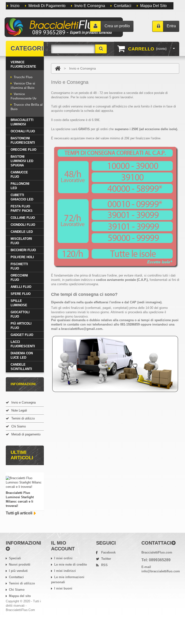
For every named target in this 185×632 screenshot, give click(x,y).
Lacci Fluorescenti (23, 344)
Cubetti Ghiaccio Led (22, 197)
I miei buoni (63, 588)
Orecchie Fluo (23, 149)
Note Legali (19, 410)
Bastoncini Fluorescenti (23, 140)
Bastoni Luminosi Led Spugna (22, 161)
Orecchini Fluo (19, 278)
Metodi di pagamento (47, 6)
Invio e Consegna (23, 402)
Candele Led (22, 232)
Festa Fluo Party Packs (22, 209)
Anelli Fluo (21, 287)
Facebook (108, 552)
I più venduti (18, 571)
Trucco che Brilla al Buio (27, 107)
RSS (104, 565)
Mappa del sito (153, 6)
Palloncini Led (20, 186)
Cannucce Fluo (19, 174)
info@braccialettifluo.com (160, 571)
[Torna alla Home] (57, 68)
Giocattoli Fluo (20, 314)
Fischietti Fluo (19, 266)
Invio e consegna (89, 6)
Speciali (15, 558)
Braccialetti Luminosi (22, 122)
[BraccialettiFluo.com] (64, 27)
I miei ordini (63, 558)
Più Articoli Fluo (21, 326)
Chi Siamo (18, 426)
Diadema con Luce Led (22, 355)
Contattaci (122, 6)
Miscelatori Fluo (21, 241)
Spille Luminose (19, 303)
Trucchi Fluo (23, 77)
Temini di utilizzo (23, 418)
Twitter (106, 559)
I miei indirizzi (65, 571)
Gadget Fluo (22, 335)
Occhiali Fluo (23, 131)
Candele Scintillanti (21, 367)
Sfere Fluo (21, 294)
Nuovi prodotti (19, 564)
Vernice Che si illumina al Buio (23, 86)
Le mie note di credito (70, 564)
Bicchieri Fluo (23, 250)
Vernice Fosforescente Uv (23, 96)
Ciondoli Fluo (23, 225)
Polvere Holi (22, 257)
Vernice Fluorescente (23, 64)
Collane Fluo (23, 218)
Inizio (15, 6)
